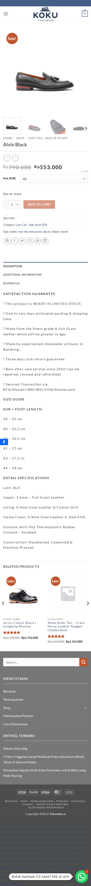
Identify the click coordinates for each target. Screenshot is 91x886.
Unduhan (78, 801)
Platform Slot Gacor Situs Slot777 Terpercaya (55, 851)
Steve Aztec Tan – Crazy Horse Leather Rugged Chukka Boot (66, 626)
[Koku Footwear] (45, 13)
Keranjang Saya (42, 801)
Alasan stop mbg (15, 748)
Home (7, 138)
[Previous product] (15, 158)
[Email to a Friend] (29, 240)
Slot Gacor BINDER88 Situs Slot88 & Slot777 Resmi (49, 872)
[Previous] (10, 71)
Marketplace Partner (18, 716)
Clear (84, 171)
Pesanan (62, 801)
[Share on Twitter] (22, 240)
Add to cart (39, 204)
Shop (20, 138)
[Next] (81, 71)
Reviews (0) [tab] (11, 283)
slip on (46, 231)
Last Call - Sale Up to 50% (48, 138)
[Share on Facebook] (14, 240)
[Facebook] (4, 442)
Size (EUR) (9, 178)
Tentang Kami (13, 699)
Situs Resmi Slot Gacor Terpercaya (53, 862)
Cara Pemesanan (15, 724)
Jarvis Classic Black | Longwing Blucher (19, 624)
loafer (13, 231)
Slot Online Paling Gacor (47, 840)
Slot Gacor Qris (18, 840)
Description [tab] (12, 266)
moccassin (35, 231)
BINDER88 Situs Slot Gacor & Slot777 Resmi (32, 878)
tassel (64, 231)
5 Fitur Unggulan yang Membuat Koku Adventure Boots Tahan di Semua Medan (43, 759)
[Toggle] (85, 707)
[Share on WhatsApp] (7, 240)
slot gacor (7, 824)
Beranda (9, 691)
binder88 (59, 856)
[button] (6, 13)
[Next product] (7, 158)
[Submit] (83, 662)
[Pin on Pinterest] (37, 240)
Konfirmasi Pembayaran (46, 807)
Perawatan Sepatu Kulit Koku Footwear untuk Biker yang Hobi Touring (44, 773)
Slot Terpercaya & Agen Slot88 (30, 867)
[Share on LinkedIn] (45, 240)
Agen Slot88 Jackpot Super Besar (57, 845)
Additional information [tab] (22, 274)
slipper (55, 231)
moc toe (23, 231)
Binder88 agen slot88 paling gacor (54, 829)
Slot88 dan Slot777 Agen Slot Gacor (26, 856)
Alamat (28, 804)
